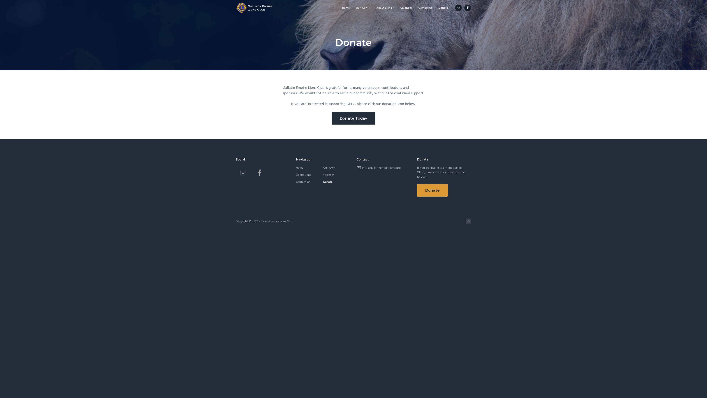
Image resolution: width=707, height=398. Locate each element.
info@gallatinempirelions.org (381, 167)
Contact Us (303, 182)
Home (299, 168)
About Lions (303, 175)
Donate (328, 182)
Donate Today (353, 118)
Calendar (328, 175)
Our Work (329, 168)
